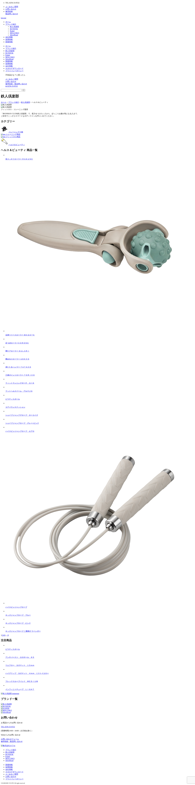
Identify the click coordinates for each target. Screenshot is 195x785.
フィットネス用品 (12, 137)
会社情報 (9, 37)
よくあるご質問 (11, 79)
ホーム (8, 22)
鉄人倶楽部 (14, 27)
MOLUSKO (14, 33)
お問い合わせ (10, 81)
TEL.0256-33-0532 (8, 727)
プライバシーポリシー (14, 71)
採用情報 (9, 39)
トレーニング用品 (12, 134)
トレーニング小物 (15, 132)
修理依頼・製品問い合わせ (16, 84)
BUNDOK (14, 29)
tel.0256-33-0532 (11, 86)
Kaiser (12, 31)
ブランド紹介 (10, 24)
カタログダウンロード (14, 68)
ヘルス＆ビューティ (16, 145)
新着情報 (9, 42)
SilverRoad (14, 35)
